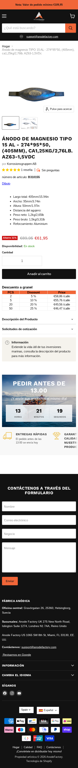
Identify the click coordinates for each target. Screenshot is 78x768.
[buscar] (70, 28)
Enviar (10, 581)
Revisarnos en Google (16, 654)
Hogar (6, 46)
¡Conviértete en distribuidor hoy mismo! (39, 751)
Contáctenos (53, 747)
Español (48, 710)
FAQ (39, 747)
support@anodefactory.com (42, 36)
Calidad (28, 747)
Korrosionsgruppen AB (21, 163)
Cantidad (7, 252)
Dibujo (6, 183)
